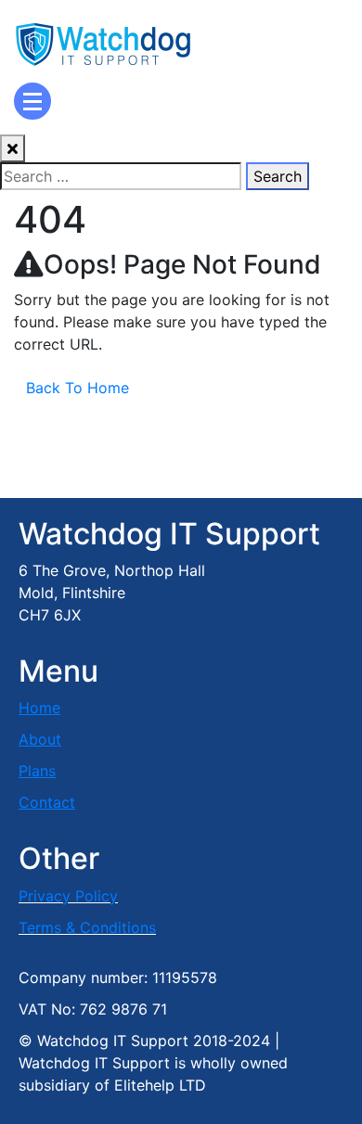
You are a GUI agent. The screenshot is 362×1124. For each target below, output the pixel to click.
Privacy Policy (68, 896)
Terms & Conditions (87, 927)
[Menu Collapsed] (32, 101)
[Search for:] (120, 176)
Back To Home (77, 387)
